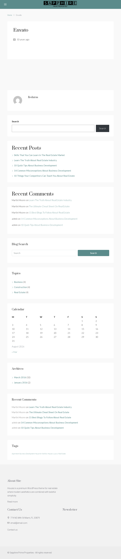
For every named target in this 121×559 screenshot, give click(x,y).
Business (18, 282)
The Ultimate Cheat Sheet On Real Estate (49, 206)
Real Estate (19, 292)
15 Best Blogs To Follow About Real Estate (49, 212)
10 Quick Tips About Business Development (35, 165)
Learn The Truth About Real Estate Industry (35, 160)
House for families (41, 454)
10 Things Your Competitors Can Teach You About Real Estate (44, 175)
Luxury (55, 454)
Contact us (12, 530)
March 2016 (20, 377)
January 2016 (20, 382)
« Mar (14, 352)
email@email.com (18, 523)
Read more (12, 502)
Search (15, 121)
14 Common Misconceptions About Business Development (42, 170)
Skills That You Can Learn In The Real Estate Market (39, 155)
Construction (20, 287)
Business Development (27, 454)
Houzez (50, 454)
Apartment (15, 454)
